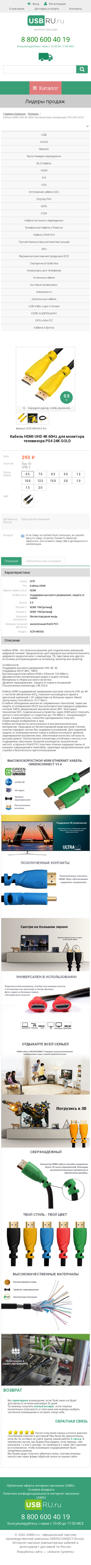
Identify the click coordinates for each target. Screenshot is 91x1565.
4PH (44, 249)
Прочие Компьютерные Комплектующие (44, 241)
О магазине (16, 9)
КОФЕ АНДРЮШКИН (44, 313)
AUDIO (44, 141)
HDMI (44, 170)
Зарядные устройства (44, 263)
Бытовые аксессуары (44, 284)
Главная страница (14, 114)
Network (44, 149)
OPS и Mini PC (44, 320)
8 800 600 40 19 (45, 39)
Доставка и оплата (47, 9)
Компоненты (44, 291)
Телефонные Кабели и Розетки (44, 227)
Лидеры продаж (45, 101)
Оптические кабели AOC (44, 191)
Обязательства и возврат (44, 561)
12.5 (40, 481)
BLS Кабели (44, 163)
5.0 (66, 474)
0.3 (53, 474)
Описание (11, 561)
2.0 (40, 487)
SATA (44, 206)
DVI (44, 177)
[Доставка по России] (46, 57)
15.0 (53, 481)
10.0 (27, 481)
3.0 (66, 481)
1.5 (28, 487)
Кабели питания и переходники (44, 220)
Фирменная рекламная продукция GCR (44, 256)
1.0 (78, 481)
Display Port (44, 199)
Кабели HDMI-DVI (44, 234)
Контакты (75, 9)
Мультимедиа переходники (44, 156)
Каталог (48, 87)
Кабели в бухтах (44, 327)
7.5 (40, 474)
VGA (44, 184)
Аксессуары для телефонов (44, 270)
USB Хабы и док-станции (44, 306)
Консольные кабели (44, 299)
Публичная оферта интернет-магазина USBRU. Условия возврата (41, 1487)
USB (44, 134)
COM (44, 213)
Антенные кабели (44, 277)
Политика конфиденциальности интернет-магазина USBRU (41, 1495)
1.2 (78, 474)
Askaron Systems (61, 1552)
